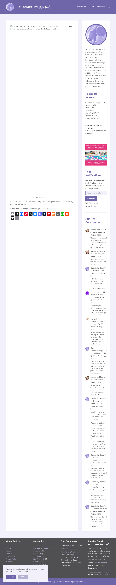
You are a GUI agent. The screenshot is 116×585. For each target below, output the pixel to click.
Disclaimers (10, 556)
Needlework (90, 116)
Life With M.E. (91, 113)
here (104, 86)
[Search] (109, 7)
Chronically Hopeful (98, 268)
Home (8, 548)
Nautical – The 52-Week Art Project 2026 (98, 232)
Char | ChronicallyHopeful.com (99, 350)
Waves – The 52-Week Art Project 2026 (98, 253)
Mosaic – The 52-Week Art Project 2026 (97, 326)
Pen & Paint (90, 118)
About (8, 551)
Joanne (93, 230)
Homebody (81, 7)
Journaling (89, 111)
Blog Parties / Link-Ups (70, 552)
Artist (91, 7)
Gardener (101, 7)
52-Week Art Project (93, 103)
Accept (11, 577)
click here (104, 575)
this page (101, 563)
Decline (23, 577)
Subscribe (91, 199)
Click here (89, 131)
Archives (9, 562)
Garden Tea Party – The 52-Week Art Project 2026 (99, 511)
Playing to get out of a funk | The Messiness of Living (98, 425)
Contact (9, 554)
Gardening (89, 105)
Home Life (89, 108)
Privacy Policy (11, 559)
